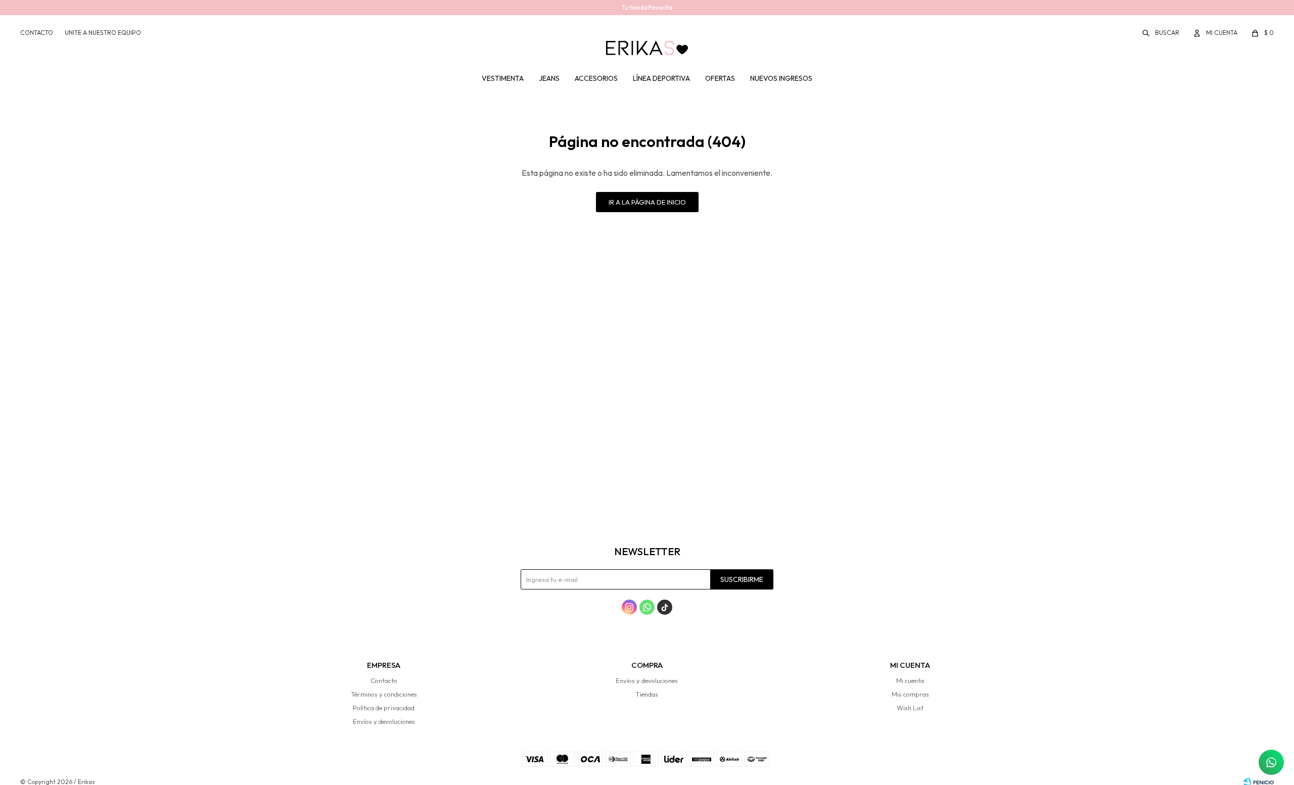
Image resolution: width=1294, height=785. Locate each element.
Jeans (549, 78)
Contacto (36, 32)
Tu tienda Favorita (647, 7)
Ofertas (720, 78)
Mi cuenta (910, 680)
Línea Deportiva (661, 78)
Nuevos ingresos (781, 78)
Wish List (910, 708)
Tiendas (646, 694)
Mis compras (910, 694)
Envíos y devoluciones (384, 721)
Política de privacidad (383, 708)
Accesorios (596, 78)
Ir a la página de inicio (647, 202)
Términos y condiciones (384, 694)
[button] (1161, 32)
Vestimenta (503, 78)
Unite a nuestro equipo (103, 32)
